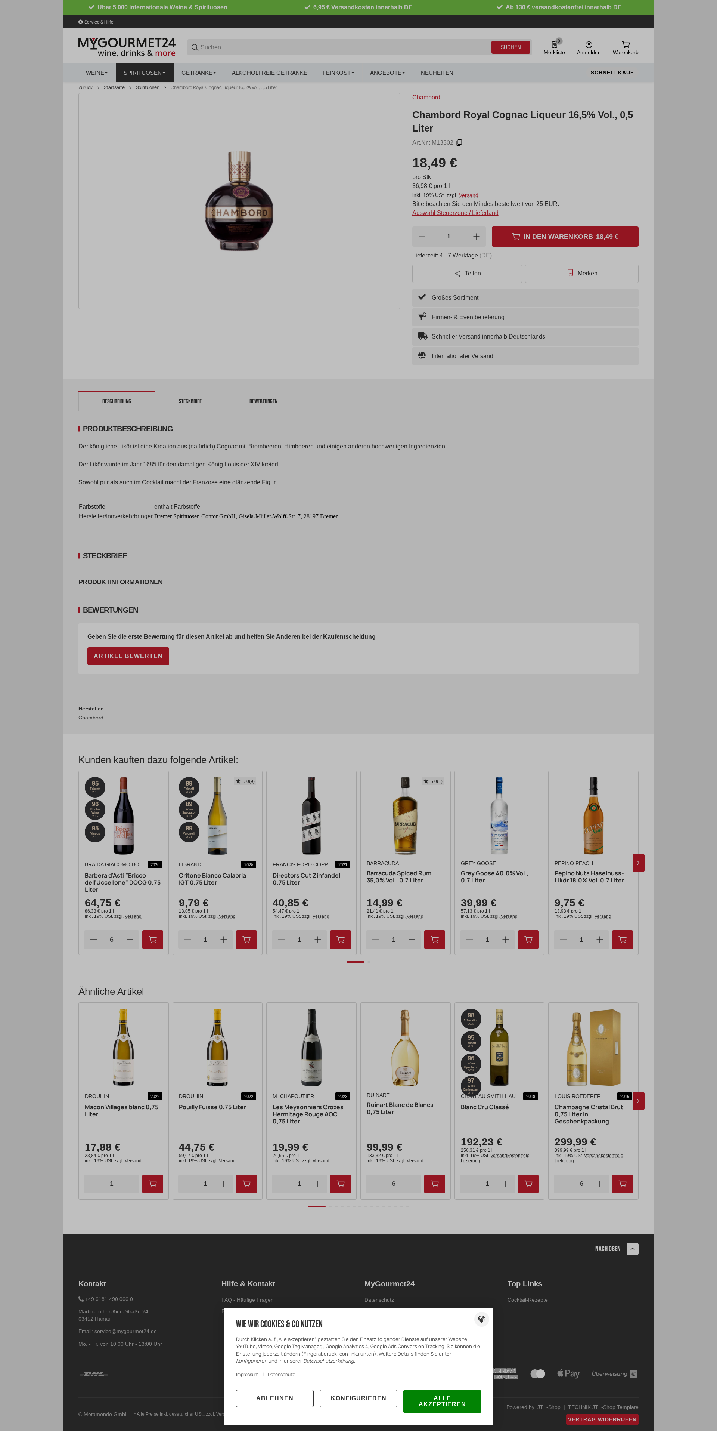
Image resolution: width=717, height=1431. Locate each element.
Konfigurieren (359, 1398)
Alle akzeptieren (442, 1401)
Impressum (247, 1374)
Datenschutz (281, 1374)
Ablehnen (275, 1398)
